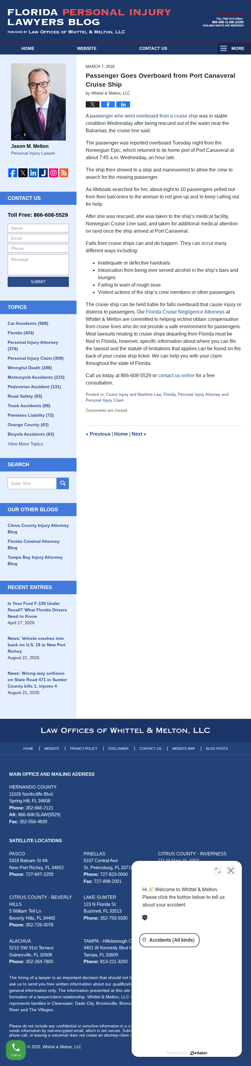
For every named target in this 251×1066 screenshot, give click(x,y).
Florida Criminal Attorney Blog (34, 544)
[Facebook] (13, 172)
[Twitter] (23, 172)
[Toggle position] (218, 870)
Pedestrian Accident (34, 386)
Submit (38, 282)
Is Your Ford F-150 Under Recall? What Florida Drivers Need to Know (37, 610)
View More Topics (25, 443)
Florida (169, 394)
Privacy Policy (83, 748)
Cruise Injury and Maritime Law (133, 394)
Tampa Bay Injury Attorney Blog (35, 560)
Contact (153, 48)
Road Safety (25, 396)
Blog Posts (217, 748)
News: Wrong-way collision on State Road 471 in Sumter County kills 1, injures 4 (37, 680)
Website (86, 48)
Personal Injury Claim (105, 400)
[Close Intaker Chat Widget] (231, 870)
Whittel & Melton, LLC (62, 1047)
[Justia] (43, 172)
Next (139, 434)
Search (63, 483)
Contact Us (24, 198)
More (237, 48)
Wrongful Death (30, 367)
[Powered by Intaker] (199, 1053)
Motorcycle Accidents (36, 377)
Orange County (28, 424)
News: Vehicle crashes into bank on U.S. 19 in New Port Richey (37, 645)
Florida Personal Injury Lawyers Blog (89, 21)
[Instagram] (53, 172)
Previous (98, 434)
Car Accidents (28, 323)
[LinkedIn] (33, 172)
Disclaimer (118, 748)
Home (27, 48)
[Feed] (64, 172)
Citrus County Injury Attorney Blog (38, 528)
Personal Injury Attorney (199, 394)
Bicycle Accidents (31, 434)
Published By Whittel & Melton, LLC (223, 20)
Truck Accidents (29, 405)
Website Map (183, 748)
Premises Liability (31, 415)
